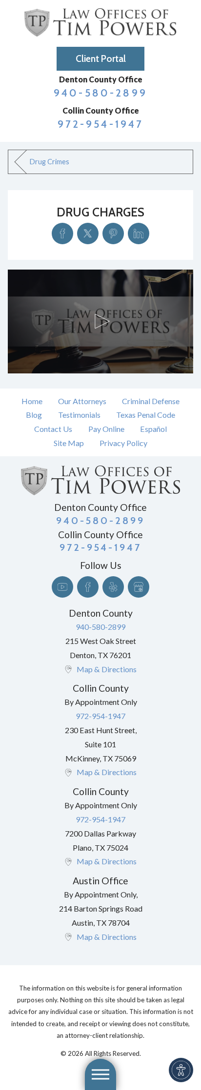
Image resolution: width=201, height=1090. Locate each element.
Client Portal (101, 58)
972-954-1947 (101, 124)
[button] (181, 1070)
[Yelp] (113, 587)
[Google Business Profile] (138, 587)
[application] (100, 321)
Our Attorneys (82, 401)
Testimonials (79, 414)
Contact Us (53, 428)
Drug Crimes (49, 161)
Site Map (69, 443)
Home (31, 401)
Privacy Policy (123, 443)
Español (153, 428)
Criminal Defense (151, 401)
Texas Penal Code (145, 414)
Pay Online (106, 428)
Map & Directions (107, 669)
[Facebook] (88, 587)
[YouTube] (62, 587)
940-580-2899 (100, 93)
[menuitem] (32, 401)
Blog (34, 414)
